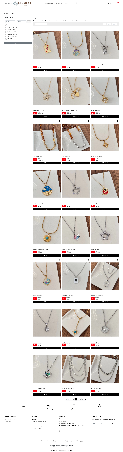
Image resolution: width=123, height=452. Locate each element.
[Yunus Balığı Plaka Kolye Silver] (105, 323)
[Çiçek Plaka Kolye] (47, 276)
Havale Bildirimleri (9, 424)
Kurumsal (35, 416)
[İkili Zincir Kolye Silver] (105, 369)
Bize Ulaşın (62, 416)
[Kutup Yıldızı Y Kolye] (76, 323)
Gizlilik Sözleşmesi (36, 424)
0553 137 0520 (64, 421)
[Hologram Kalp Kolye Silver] (47, 369)
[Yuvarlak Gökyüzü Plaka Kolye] (76, 45)
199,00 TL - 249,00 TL (12, 32)
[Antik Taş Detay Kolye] (105, 137)
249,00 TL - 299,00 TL (12, 34)
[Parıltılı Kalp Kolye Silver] (47, 323)
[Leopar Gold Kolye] (47, 137)
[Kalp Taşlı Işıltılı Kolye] (76, 184)
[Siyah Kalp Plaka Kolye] (76, 276)
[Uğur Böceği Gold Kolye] (105, 184)
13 (85, 399)
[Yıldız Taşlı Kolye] (105, 230)
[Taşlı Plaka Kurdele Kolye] (105, 45)
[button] (117, 3)
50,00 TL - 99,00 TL (12, 25)
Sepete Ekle (47, 70)
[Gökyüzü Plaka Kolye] (47, 184)
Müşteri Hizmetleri (10, 416)
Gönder (115, 424)
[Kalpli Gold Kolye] (105, 91)
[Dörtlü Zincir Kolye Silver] (76, 369)
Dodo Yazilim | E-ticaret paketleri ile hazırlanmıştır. (61, 450)
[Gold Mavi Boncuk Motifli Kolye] (47, 230)
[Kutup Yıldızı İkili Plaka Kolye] (105, 276)
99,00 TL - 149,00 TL (12, 27)
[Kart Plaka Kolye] (47, 45)
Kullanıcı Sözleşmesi (36, 428)
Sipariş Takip (8, 421)
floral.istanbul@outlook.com (67, 423)
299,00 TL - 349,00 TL (12, 36)
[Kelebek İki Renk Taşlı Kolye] (76, 230)
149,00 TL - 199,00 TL (12, 29)
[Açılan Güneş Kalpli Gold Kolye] (76, 91)
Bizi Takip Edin (96, 416)
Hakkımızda (34, 419)
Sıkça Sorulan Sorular (10, 419)
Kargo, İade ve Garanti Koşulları (39, 421)
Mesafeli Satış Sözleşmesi (38, 426)
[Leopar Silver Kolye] (76, 137)
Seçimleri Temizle (18, 43)
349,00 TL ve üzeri (11, 39)
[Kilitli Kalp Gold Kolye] (47, 91)
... (68, 399)
